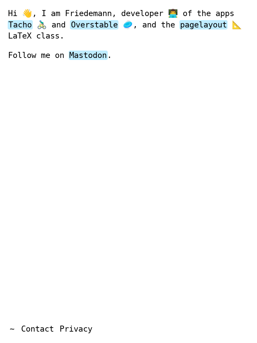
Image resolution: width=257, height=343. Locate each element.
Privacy (76, 329)
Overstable (94, 24)
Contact (37, 329)
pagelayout (203, 24)
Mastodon (88, 55)
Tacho (20, 24)
